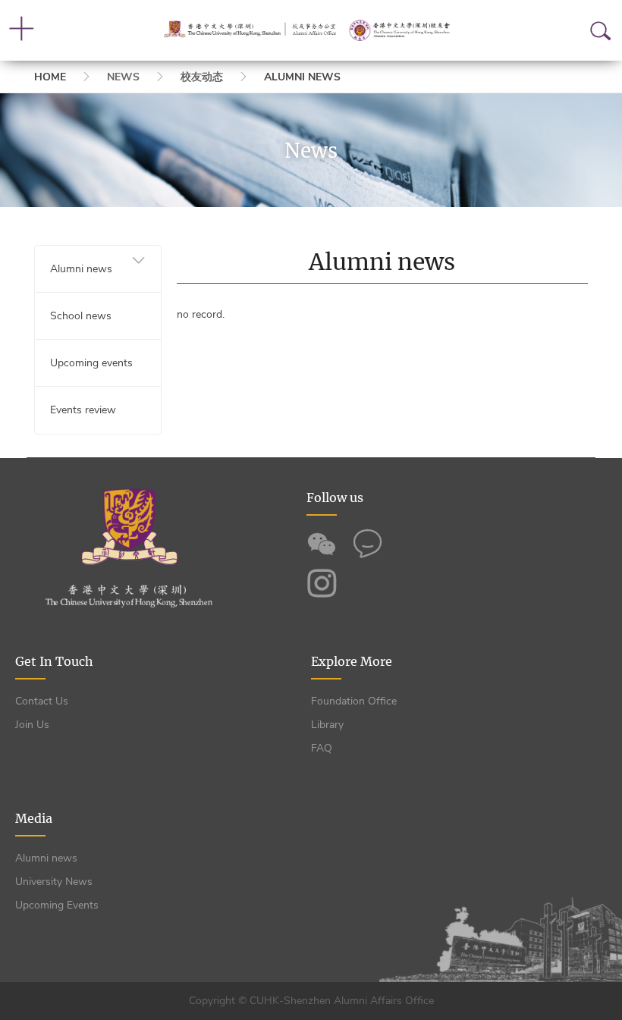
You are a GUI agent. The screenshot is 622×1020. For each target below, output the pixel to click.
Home (50, 77)
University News (54, 881)
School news (81, 316)
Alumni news (302, 77)
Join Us (32, 724)
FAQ (321, 748)
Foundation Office (354, 701)
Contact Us (41, 701)
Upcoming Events (57, 905)
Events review (83, 410)
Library (327, 724)
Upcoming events (91, 363)
